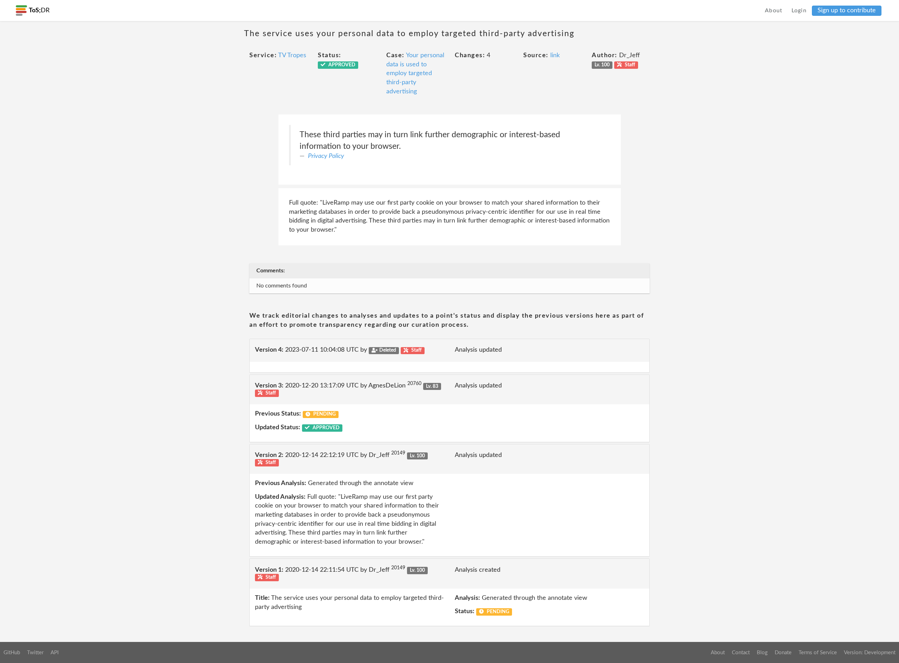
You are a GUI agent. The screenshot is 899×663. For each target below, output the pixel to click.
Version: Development (869, 652)
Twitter (35, 652)
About (774, 10)
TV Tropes (292, 55)
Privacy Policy (326, 156)
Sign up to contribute (847, 10)
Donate (783, 652)
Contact (741, 652)
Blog (762, 652)
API (55, 652)
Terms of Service (818, 652)
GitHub (12, 652)
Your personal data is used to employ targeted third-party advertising (415, 73)
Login (799, 10)
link (555, 55)
